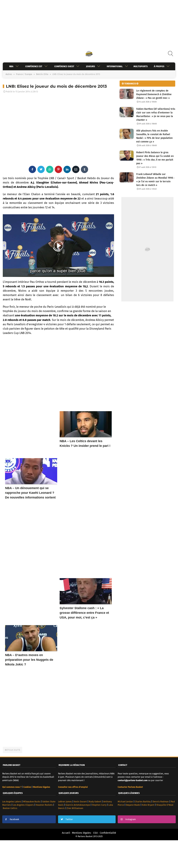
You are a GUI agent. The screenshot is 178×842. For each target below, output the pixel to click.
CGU (95, 832)
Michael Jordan (125, 801)
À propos (159, 66)
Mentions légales (81, 832)
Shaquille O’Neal (164, 805)
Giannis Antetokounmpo (77, 805)
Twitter (69, 819)
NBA (11, 66)
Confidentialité (108, 832)
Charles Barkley (143, 801)
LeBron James (65, 801)
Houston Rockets (44, 805)
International (115, 66)
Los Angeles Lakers (11, 801)
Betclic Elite (42, 74)
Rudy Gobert (95, 801)
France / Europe (24, 74)
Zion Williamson (75, 808)
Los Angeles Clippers (23, 805)
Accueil (66, 832)
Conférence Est (33, 66)
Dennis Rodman (161, 801)
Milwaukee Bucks (31, 801)
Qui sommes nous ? (11, 787)
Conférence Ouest (64, 66)
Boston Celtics (10, 808)
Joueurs (90, 66)
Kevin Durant (80, 801)
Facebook (14, 819)
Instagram (130, 819)
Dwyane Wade (133, 805)
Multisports (141, 66)
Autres (9, 74)
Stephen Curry (99, 805)
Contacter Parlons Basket (130, 787)
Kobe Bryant (148, 805)
